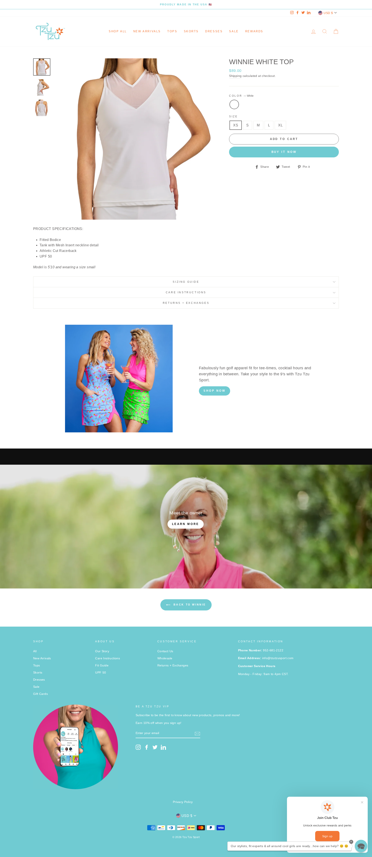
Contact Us (165, 651)
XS (235, 125)
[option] (186, 4)
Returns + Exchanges (186, 302)
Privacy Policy (183, 802)
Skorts (191, 31)
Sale (234, 31)
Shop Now (214, 390)
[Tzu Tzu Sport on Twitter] (155, 747)
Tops (172, 31)
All (35, 651)
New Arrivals (147, 31)
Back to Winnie (189, 604)
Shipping (235, 76)
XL (280, 125)
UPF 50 (100, 672)
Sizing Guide (186, 281)
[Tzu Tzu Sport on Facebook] (146, 747)
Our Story (102, 651)
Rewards (254, 31)
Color (241, 95)
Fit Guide (101, 665)
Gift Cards (40, 694)
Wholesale (164, 658)
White (234, 104)
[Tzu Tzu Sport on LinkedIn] (163, 747)
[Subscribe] (197, 733)
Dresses (214, 31)
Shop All (118, 31)
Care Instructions (186, 292)
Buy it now (284, 152)
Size (233, 116)
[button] (361, 846)
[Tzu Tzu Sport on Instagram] (138, 747)
